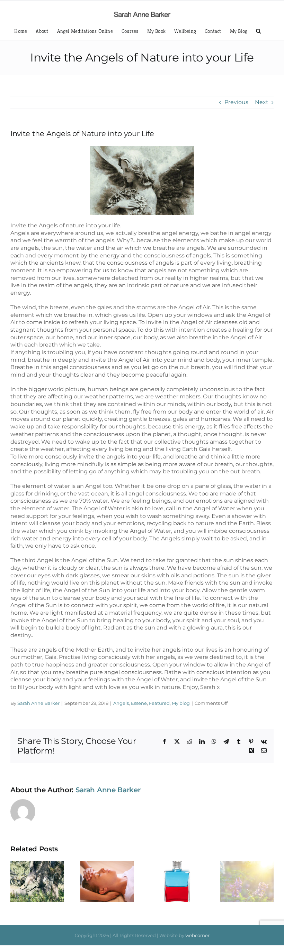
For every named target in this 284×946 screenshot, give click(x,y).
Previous (236, 102)
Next (261, 102)
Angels (121, 703)
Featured (159, 703)
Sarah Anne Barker (38, 703)
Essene (139, 703)
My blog (181, 703)
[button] (258, 31)
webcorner (197, 935)
